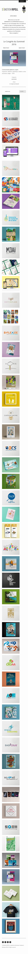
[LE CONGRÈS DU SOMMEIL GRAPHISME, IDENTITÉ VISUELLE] (14, 118)
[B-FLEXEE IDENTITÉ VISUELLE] (14, 333)
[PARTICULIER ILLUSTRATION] (14, 316)
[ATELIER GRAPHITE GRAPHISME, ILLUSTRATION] (14, 563)
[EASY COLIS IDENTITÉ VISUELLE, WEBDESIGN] (14, 745)
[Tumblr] (5, 942)
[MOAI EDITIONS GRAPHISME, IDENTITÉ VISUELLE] (14, 250)
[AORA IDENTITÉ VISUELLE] (14, 366)
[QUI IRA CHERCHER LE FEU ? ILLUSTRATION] (14, 596)
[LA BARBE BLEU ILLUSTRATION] (14, 926)
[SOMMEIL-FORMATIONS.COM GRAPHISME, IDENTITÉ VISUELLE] (14, 778)
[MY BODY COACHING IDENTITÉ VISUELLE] (14, 728)
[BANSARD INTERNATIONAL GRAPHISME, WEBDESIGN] (14, 646)
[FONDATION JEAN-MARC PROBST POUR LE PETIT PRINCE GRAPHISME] (14, 267)
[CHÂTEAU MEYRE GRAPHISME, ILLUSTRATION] (14, 234)
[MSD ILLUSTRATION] (14, 514)
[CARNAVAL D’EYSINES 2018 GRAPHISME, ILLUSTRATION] (14, 629)
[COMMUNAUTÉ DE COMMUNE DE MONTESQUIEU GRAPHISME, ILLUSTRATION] (14, 464)
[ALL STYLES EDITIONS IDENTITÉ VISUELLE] (14, 695)
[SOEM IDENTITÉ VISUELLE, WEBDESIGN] (14, 827)
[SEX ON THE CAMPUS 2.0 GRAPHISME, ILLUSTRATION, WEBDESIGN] (14, 283)
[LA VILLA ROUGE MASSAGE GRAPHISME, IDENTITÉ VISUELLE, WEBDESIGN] (14, 810)
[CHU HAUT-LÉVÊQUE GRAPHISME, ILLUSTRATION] (14, 102)
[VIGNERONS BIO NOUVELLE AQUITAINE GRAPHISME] (14, 201)
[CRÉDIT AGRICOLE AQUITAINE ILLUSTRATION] (14, 530)
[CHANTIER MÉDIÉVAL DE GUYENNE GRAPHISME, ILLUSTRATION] (14, 349)
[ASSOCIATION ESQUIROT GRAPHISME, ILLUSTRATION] (14, 135)
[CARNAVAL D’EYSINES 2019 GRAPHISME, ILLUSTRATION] (14, 481)
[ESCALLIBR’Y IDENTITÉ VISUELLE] (14, 168)
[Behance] (10, 942)
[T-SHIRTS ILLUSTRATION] (14, 909)
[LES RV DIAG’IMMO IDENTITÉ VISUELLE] (14, 497)
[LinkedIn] (8, 942)
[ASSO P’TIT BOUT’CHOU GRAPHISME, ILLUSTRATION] (14, 547)
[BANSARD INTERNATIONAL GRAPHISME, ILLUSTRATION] (14, 184)
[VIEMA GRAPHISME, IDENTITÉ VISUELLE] (14, 613)
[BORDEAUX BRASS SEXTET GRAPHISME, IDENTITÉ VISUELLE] (14, 580)
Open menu (13, 16)
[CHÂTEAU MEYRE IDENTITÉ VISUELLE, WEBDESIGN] (14, 415)
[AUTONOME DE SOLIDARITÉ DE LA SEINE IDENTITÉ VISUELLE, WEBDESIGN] (14, 217)
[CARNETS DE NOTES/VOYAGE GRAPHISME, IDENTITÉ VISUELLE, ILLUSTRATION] (14, 794)
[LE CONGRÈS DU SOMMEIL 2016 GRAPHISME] (14, 876)
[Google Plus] (3, 942)
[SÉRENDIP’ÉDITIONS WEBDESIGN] (14, 151)
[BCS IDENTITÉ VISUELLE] (14, 448)
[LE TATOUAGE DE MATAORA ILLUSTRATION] (14, 712)
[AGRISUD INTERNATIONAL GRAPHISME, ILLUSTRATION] (14, 399)
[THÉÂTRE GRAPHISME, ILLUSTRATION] (14, 843)
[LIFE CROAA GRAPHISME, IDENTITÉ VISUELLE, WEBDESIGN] (14, 662)
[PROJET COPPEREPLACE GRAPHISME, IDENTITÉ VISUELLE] (14, 300)
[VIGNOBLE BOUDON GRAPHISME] (14, 893)
